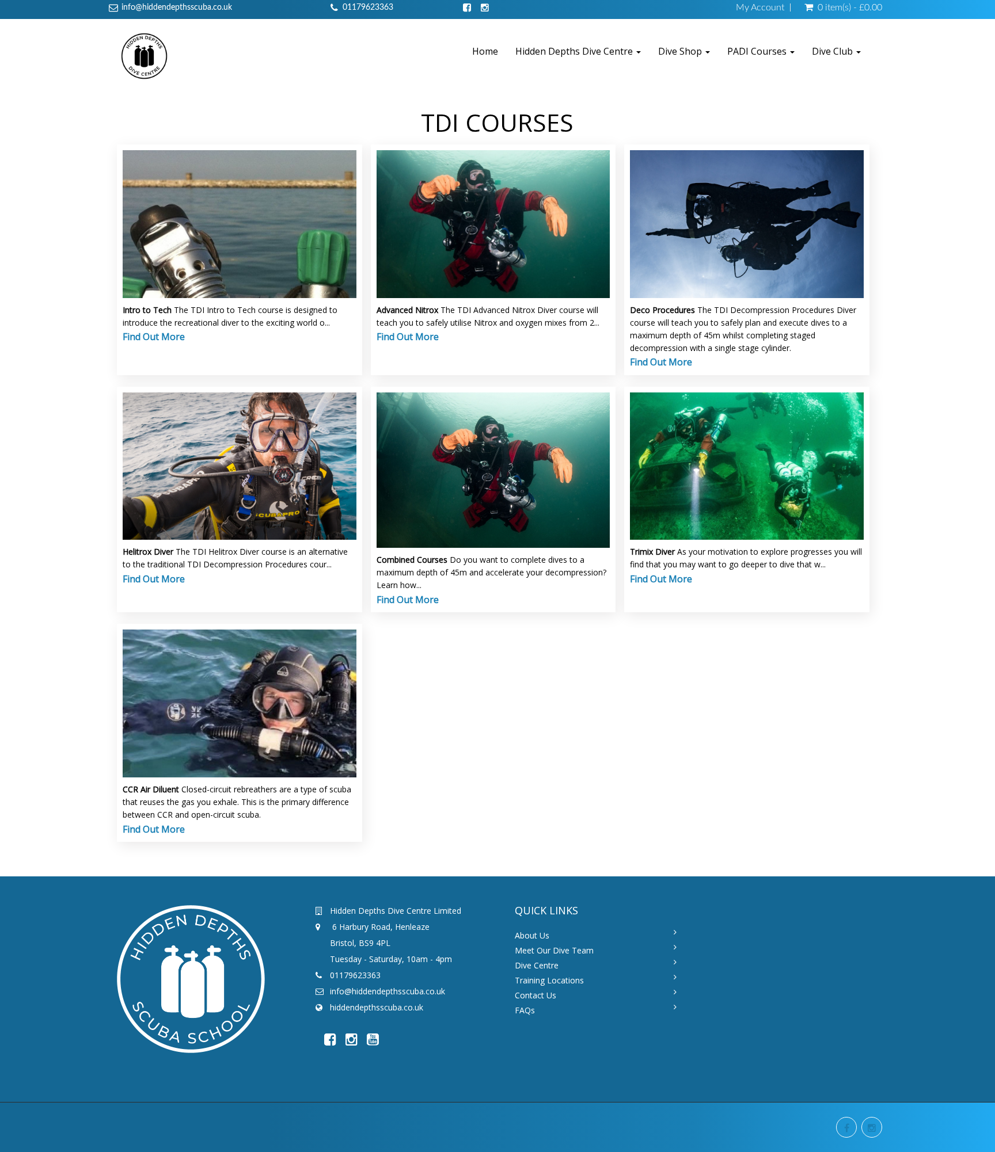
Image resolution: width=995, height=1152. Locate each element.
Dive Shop (681, 51)
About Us (532, 935)
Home (485, 51)
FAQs (525, 1010)
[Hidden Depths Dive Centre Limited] (144, 55)
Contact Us (535, 995)
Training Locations (549, 980)
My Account (760, 7)
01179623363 (368, 7)
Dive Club (833, 51)
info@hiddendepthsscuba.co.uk (176, 7)
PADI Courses (758, 51)
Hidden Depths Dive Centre (575, 51)
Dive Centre (537, 965)
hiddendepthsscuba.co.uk (376, 1007)
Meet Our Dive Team (554, 950)
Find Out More (154, 336)
